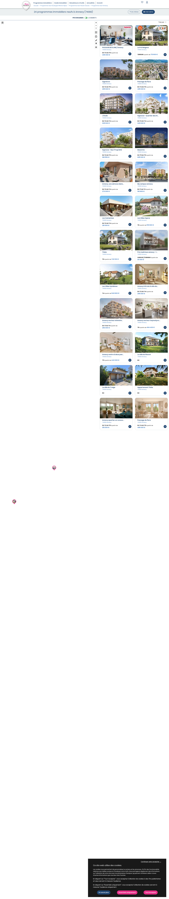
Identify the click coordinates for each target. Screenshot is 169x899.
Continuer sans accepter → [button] (151, 862)
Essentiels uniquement (127, 892)
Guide (60, 3)
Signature (106, 82)
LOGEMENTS (92, 18)
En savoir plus (104, 892)
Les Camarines (108, 218)
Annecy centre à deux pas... (113, 354)
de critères (135, 12)
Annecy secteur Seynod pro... (148, 320)
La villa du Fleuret (144, 354)
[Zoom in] (96, 22)
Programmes (42, 3)
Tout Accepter (150, 892)
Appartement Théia (145, 387)
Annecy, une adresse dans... (113, 184)
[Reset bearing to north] (96, 28)
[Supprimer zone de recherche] (96, 43)
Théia (104, 252)
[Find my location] (96, 47)
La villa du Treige (108, 387)
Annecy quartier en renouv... (113, 420)
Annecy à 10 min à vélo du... (147, 286)
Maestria (141, 150)
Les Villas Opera (143, 218)
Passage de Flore (144, 82)
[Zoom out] (96, 25)
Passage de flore (144, 420)
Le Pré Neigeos (143, 47)
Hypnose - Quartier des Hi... (148, 116)
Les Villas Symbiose (109, 286)
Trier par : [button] (161, 22)
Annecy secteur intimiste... (112, 320)
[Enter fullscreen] (96, 32)
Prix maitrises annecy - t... (147, 252)
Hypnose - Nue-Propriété (112, 150)
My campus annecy (145, 184)
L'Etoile (105, 116)
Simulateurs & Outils (76, 3)
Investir (100, 3)
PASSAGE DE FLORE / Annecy (112, 47)
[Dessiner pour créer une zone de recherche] (96, 40)
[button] (147, 2)
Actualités (90, 3)
